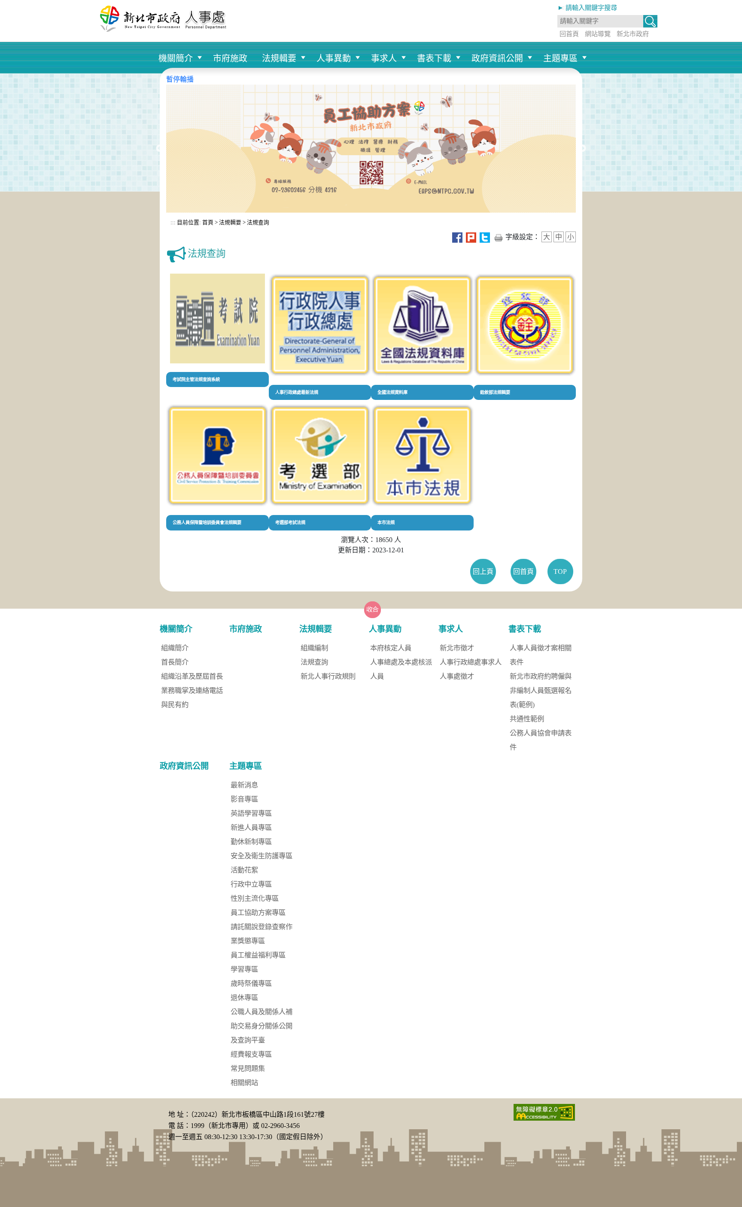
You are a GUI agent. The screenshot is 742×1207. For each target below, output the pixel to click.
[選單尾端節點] (592, 46)
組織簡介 (175, 648)
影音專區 (244, 799)
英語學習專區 (251, 813)
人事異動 (333, 58)
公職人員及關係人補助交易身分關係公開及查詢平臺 (261, 1026)
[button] (650, 22)
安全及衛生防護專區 (261, 856)
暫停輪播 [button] (180, 79)
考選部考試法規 (290, 522)
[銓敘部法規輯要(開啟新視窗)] (525, 324)
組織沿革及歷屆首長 (192, 676)
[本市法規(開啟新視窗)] (422, 454)
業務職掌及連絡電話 (192, 690)
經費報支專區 (251, 1054)
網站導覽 (598, 33)
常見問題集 (248, 1068)
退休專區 (244, 998)
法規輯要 (279, 58)
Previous (159, 148)
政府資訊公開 (497, 58)
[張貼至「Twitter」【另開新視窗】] (485, 237)
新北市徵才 (457, 648)
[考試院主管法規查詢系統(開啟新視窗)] (217, 317)
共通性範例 (527, 719)
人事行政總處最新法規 (296, 392)
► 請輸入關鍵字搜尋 (587, 7)
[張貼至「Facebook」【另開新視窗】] (457, 237)
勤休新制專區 (251, 842)
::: (173, 222)
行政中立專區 (251, 884)
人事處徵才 (457, 676)
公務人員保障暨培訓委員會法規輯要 (207, 522)
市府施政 (230, 58)
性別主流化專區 (255, 898)
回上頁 (483, 571)
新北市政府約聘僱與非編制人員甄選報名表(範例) (541, 690)
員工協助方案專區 (258, 912)
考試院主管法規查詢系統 (196, 379)
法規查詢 (258, 222)
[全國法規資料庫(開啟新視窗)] (422, 324)
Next (582, 148)
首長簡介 (175, 662)
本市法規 (386, 522)
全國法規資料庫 (392, 392)
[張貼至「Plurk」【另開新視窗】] (471, 237)
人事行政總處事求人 (471, 662)
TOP (560, 571)
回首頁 (569, 33)
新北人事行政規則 (328, 676)
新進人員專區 (251, 827)
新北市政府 (633, 33)
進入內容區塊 (20, 5)
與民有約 (175, 705)
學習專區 (244, 969)
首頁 (207, 222)
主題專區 (560, 58)
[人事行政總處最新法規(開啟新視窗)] (320, 324)
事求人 (384, 58)
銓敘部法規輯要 (495, 392)
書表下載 (434, 58)
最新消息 (244, 785)
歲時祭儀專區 (251, 983)
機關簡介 (175, 58)
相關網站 (244, 1083)
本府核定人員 (390, 648)
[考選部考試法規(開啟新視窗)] (320, 454)
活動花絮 (244, 870)
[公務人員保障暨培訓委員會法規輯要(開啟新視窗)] (217, 454)
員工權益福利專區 (258, 955)
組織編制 (314, 648)
